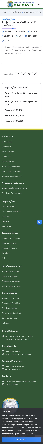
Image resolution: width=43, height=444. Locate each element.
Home (4, 12)
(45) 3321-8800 (11, 384)
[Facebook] (18, 74)
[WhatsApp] (29, 74)
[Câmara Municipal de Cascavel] (21, 4)
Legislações (16, 12)
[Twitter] (23, 74)
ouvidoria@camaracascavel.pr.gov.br (20, 381)
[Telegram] (34, 74)
